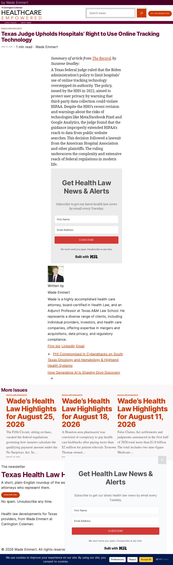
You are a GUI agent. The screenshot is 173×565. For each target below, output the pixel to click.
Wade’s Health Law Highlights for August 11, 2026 (142, 412)
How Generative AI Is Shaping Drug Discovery (84, 372)
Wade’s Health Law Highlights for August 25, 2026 (31, 412)
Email (80, 346)
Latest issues (11, 23)
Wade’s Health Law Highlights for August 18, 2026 (87, 412)
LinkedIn (68, 346)
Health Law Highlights (11, 28)
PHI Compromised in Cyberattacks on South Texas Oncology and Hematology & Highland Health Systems (85, 360)
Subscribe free (10, 495)
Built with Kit (86, 257)
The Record (101, 58)
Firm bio (54, 346)
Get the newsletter (160, 13)
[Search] (141, 13)
